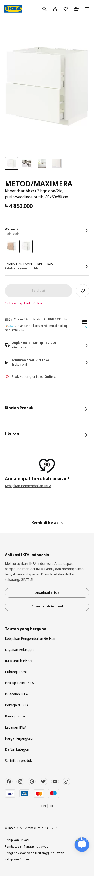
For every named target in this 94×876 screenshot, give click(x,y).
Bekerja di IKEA (17, 705)
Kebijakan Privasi (17, 840)
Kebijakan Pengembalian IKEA (28, 485)
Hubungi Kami (16, 671)
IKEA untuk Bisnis (18, 660)
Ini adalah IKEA (16, 694)
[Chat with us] (82, 844)
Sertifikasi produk (18, 760)
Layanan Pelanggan (20, 649)
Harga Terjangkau (19, 738)
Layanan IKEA (15, 727)
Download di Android (47, 606)
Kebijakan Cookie (17, 859)
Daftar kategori (17, 749)
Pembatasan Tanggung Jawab (26, 846)
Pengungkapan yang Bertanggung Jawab (35, 853)
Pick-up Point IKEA (19, 683)
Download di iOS (47, 593)
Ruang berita (15, 716)
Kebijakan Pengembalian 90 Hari (30, 638)
